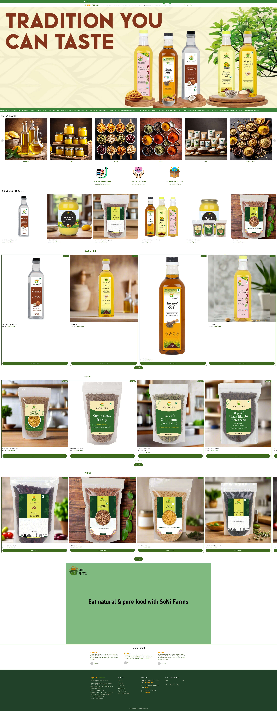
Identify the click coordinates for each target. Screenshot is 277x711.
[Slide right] (141, 460)
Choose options (35, 363)
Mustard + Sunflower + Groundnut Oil (150, 240)
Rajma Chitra (236, 240)
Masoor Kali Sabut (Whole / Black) (104, 240)
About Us (120, 680)
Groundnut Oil (213, 324)
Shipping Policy (122, 691)
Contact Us (120, 683)
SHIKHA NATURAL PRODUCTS (140, 708)
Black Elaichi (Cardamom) (213, 448)
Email (166, 680)
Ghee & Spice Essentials (193, 240)
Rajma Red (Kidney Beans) (9, 545)
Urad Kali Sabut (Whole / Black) (214, 545)
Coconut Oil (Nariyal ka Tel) (9, 240)
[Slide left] (135, 460)
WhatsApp (147, 692)
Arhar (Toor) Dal (142, 545)
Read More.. (108, 685)
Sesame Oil (74, 324)
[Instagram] (170, 684)
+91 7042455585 (149, 682)
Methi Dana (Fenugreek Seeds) (10, 448)
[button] (185, 5)
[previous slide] (2, 140)
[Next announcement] (159, 1)
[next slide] (274, 140)
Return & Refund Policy (124, 693)
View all (138, 367)
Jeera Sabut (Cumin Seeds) (77, 448)
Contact (147, 687)
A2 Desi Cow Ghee (53, 240)
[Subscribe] (183, 680)
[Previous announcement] (117, 1)
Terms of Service (122, 688)
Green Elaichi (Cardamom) (145, 448)
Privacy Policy (121, 685)
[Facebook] (166, 684)
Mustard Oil (143, 358)
